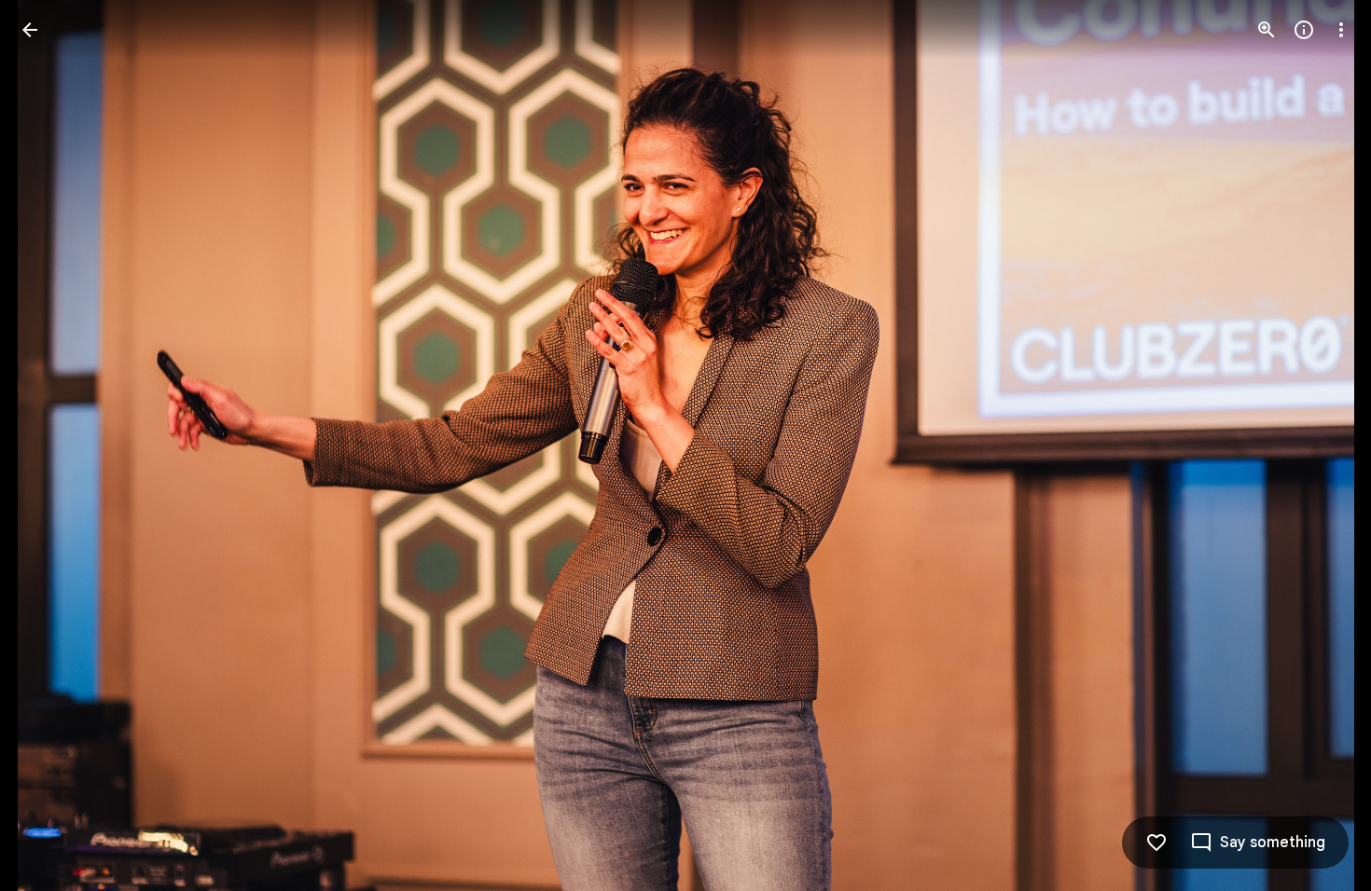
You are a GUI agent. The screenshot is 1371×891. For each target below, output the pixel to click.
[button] (52, 445)
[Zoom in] (1266, 29)
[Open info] (1304, 29)
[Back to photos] (29, 29)
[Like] (1156, 842)
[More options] (1341, 29)
